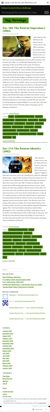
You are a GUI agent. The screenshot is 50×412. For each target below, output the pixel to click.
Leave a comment (9, 141)
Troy (4, 257)
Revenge (34, 130)
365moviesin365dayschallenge (16, 8)
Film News (6, 376)
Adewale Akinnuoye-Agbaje (12, 233)
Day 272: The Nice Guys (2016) (36, 318)
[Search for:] (13, 270)
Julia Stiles (39, 123)
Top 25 (5, 383)
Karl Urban (6, 127)
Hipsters (42, 120)
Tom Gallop (7, 137)
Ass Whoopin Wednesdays (24, 116)
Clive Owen (7, 240)
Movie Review (14, 113)
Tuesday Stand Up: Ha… (16, 307)
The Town (19, 254)
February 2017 (7, 338)
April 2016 (6, 361)
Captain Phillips (8, 120)
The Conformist (8, 254)
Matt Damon (29, 127)
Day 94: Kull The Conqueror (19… (28, 295)
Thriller (40, 134)
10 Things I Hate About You (18, 230)
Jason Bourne (8, 123)
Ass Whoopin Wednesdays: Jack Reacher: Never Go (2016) (22, 284)
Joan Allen (30, 123)
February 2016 (7, 366)
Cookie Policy (42, 403)
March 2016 (6, 363)
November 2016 (8, 343)
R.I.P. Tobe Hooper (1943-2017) (13, 282)
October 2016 (7, 346)
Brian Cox (39, 116)
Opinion (5, 381)
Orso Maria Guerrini (10, 250)
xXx (14, 137)
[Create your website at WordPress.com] (25, 2)
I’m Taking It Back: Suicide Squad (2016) (17, 280)
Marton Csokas (17, 127)
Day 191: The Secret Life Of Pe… (36, 313)
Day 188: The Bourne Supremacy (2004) (24, 29)
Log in (5, 394)
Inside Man (7, 247)
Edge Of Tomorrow (29, 240)
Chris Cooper (36, 236)
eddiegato (12, 295)
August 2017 (7, 336)
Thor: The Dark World (32, 254)
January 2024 (7, 331)
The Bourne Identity (34, 250)
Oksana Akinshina (9, 130)
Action (11, 116)
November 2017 (8, 333)
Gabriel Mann (32, 120)
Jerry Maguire (20, 123)
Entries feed (7, 396)
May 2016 (6, 358)
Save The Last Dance (10, 134)
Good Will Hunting (33, 243)
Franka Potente (21, 120)
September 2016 (8, 348)
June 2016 (6, 356)
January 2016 (7, 368)
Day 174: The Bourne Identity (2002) (22, 150)
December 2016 (8, 341)
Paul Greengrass (23, 130)
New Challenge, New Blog (11, 277)
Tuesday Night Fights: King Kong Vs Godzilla (18, 287)
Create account (8, 391)
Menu (46, 12)
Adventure (28, 233)
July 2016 (6, 353)
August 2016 (7, 351)
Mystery (38, 127)
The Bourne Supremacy (28, 134)
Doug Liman (17, 240)
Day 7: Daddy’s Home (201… (35, 307)
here (35, 105)
